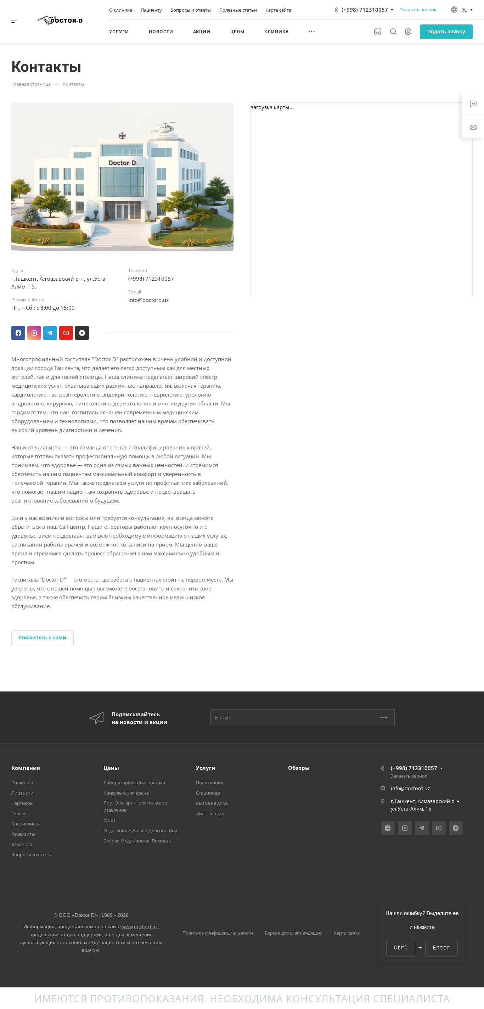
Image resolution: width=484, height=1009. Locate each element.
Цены (111, 767)
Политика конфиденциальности (217, 933)
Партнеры (22, 803)
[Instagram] (34, 333)
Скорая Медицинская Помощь (137, 840)
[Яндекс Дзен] (82, 333)
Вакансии (21, 844)
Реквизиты (23, 834)
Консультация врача (126, 793)
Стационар (208, 793)
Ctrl (401, 948)
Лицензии (22, 793)
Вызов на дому (212, 803)
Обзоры (299, 767)
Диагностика (210, 813)
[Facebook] (18, 333)
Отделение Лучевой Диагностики (140, 830)
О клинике (22, 782)
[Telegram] (50, 333)
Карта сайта (347, 933)
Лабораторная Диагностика (134, 782)
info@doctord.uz (148, 299)
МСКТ (109, 820)
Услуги (205, 767)
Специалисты (26, 823)
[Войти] (408, 31)
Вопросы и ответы (31, 854)
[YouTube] (66, 333)
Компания (25, 767)
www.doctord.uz (140, 926)
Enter (441, 948)
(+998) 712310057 (365, 9)
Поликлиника (211, 782)
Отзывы (20, 813)
